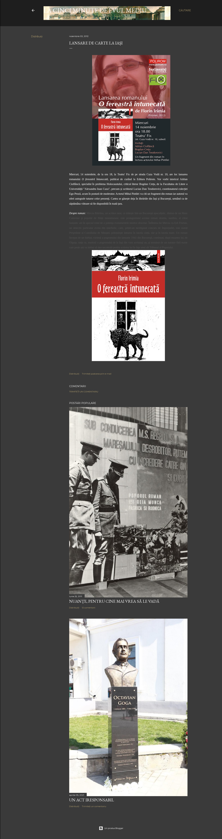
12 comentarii (88, 607)
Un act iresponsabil (91, 800)
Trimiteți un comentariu (83, 391)
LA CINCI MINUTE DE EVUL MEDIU (95, 10)
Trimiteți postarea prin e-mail (96, 373)
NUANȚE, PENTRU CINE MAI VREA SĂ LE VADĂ (114, 601)
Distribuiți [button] (36, 36)
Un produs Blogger (113, 828)
